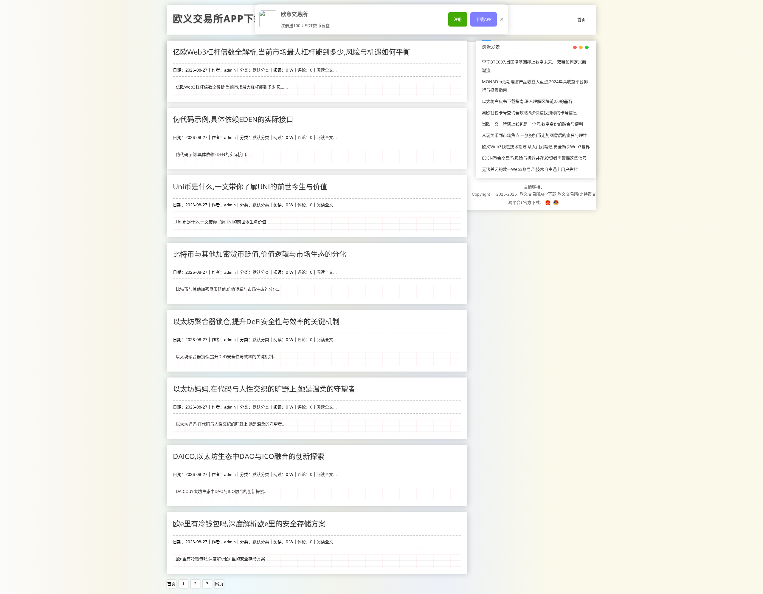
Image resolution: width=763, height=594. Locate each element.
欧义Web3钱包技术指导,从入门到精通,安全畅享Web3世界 (536, 146)
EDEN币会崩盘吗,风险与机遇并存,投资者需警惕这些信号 (534, 158)
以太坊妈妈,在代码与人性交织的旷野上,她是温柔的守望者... (231, 424)
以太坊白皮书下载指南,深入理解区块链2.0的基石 (527, 101)
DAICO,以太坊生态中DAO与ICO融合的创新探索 (248, 456)
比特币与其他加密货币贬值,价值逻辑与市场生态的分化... (228, 289)
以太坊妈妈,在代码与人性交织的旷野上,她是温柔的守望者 (264, 389)
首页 (581, 19)
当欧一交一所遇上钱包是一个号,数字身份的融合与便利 (532, 124)
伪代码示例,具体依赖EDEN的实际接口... (213, 154)
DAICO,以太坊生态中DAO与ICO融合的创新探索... (222, 491)
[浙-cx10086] (548, 202)
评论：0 (304, 70)
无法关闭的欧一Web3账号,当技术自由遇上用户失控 (530, 169)
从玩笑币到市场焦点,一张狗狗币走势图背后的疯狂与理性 (534, 135)
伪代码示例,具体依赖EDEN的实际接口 (233, 119)
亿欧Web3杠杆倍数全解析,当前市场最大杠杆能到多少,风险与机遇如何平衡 (291, 52)
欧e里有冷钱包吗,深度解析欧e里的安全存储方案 (249, 523)
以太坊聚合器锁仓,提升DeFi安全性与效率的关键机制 (256, 321)
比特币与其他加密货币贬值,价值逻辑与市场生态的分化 (259, 254)
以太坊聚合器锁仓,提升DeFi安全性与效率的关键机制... (226, 356)
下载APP (483, 19)
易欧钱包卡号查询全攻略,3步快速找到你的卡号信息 (529, 112)
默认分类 (260, 70)
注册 (458, 19)
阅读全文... (327, 70)
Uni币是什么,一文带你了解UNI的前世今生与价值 (250, 186)
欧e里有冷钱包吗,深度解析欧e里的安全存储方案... (222, 558)
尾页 (219, 584)
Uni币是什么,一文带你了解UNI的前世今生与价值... (223, 222)
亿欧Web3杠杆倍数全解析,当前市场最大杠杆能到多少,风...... (232, 87)
